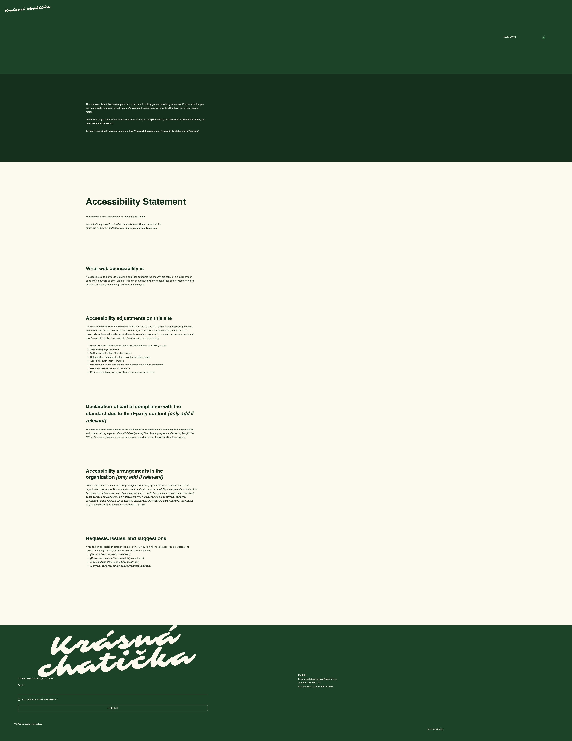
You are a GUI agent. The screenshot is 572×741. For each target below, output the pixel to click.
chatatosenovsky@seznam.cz (321, 679)
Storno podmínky (435, 729)
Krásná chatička (117, 652)
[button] (543, 37)
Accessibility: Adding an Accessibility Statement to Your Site (166, 131)
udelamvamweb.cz (33, 724)
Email (21, 685)
